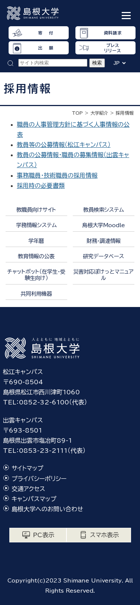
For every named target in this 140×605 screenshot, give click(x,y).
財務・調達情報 (104, 241)
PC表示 (43, 535)
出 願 (45, 48)
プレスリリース (112, 47)
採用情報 (125, 113)
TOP (77, 113)
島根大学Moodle (103, 225)
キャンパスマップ (34, 499)
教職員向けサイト (36, 210)
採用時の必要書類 (41, 186)
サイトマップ (27, 468)
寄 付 (45, 33)
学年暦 (36, 241)
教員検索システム (103, 210)
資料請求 (113, 33)
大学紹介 (99, 113)
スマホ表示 (104, 535)
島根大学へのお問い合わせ (47, 509)
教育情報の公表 (36, 256)
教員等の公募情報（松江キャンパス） (64, 145)
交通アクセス (28, 489)
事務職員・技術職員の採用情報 (57, 175)
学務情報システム (36, 225)
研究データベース (103, 256)
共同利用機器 (36, 294)
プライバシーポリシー (39, 479)
